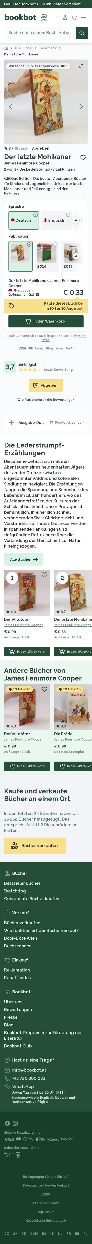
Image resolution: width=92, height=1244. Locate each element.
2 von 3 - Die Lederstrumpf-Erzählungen (39, 169)
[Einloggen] (65, 17)
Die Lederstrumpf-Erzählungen (34, 449)
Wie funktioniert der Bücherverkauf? (41, 930)
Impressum (46, 1212)
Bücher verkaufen (22, 922)
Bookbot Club (18, 1046)
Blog (9, 1025)
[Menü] (83, 17)
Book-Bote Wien (20, 938)
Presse (11, 1017)
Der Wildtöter (17, 619)
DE (23, 1234)
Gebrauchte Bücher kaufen (31, 898)
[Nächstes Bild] (81, 106)
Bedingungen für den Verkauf (46, 1185)
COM (34, 1234)
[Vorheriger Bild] (10, 106)
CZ (6, 1234)
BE (77, 1234)
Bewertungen (18, 1009)
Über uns (13, 1001)
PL (86, 1234)
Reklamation (17, 970)
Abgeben (40, 148)
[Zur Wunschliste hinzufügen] (83, 157)
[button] (46, 102)
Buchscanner (17, 946)
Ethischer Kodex (46, 1203)
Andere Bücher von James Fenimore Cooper (43, 674)
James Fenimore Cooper (27, 163)
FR (69, 1234)
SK (15, 1234)
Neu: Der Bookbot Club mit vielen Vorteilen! (42, 4)
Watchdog (15, 891)
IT (52, 1234)
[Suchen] (82, 33)
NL (60, 1234)
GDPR (45, 1194)
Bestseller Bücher (22, 883)
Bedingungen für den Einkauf (46, 1177)
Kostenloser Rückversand (46, 1220)
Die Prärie (63, 734)
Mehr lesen (12, 193)
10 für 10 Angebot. (67, 308)
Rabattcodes (17, 977)
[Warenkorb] (74, 17)
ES (44, 1234)
